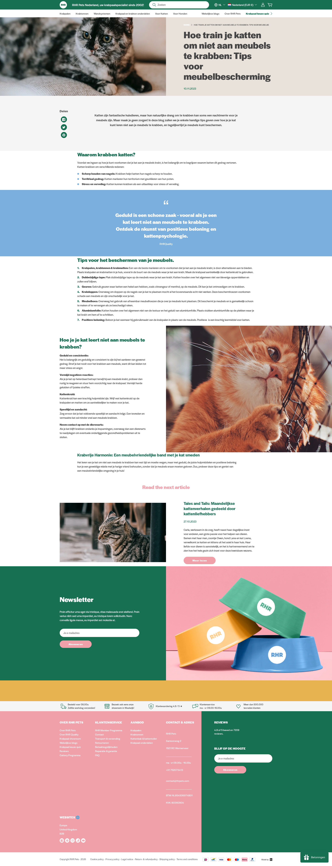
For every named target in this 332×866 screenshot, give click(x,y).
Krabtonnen (137, 734)
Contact (99, 734)
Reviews (64, 751)
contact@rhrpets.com (177, 780)
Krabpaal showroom (70, 738)
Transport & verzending (107, 738)
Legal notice (127, 859)
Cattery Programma (70, 755)
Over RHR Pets (68, 730)
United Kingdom (68, 829)
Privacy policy (112, 859)
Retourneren (102, 742)
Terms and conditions (187, 859)
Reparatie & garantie (106, 751)
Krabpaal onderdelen (142, 742)
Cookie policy (97, 859)
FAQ (97, 755)
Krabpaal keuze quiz (70, 747)
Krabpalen (136, 730)
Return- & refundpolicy (146, 859)
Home (187, 24)
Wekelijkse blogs (68, 742)
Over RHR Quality (69, 734)
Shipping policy (167, 859)
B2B (62, 833)
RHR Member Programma (108, 730)
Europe (63, 825)
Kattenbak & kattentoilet (144, 738)
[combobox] (222, 4)
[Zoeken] (154, 5)
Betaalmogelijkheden (106, 747)
